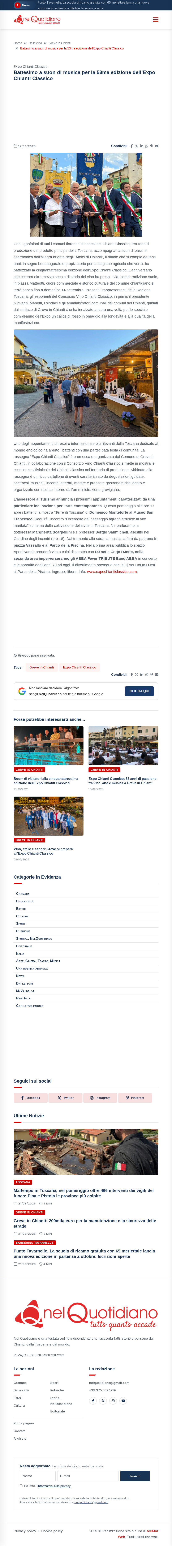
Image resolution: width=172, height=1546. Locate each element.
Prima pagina (24, 1423)
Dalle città (35, 43)
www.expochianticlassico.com (112, 572)
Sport (20, 923)
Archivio (20, 1438)
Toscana (23, 1182)
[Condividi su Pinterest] (151, 146)
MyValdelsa (25, 991)
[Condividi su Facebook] (132, 146)
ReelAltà (23, 998)
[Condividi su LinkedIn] (141, 146)
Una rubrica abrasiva (32, 968)
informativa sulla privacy (54, 1486)
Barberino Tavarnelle (35, 1242)
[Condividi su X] (136, 146)
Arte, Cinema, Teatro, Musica (38, 961)
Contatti (20, 1431)
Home (18, 43)
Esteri (21, 908)
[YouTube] (123, 1401)
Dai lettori (24, 983)
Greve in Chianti (59, 43)
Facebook (33, 1098)
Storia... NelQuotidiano (34, 938)
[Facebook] (93, 1401)
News (20, 976)
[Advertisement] (86, 114)
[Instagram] (113, 1401)
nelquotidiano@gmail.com (109, 1383)
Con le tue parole (29, 1006)
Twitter (68, 1098)
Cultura (22, 916)
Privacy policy (25, 1531)
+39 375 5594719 (102, 1390)
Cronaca (23, 893)
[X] (103, 1401)
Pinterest (137, 1098)
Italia (20, 953)
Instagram (103, 1098)
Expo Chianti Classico (79, 667)
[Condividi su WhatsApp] (146, 146)
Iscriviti (135, 1476)
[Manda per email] (156, 146)
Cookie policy (52, 1531)
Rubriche (23, 931)
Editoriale (24, 946)
